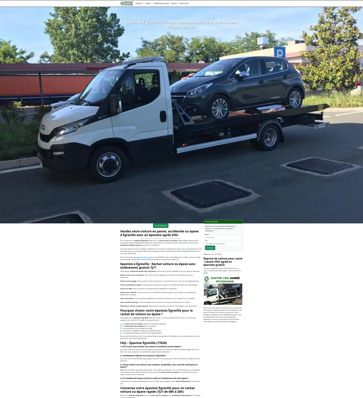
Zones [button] (147, 3)
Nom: (207, 235)
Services (139, 3)
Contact (173, 3)
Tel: (206, 241)
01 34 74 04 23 (161, 225)
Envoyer (210, 247)
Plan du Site (184, 3)
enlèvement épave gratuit (144, 257)
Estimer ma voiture (161, 3)
